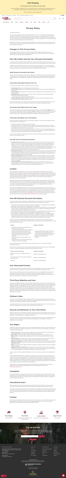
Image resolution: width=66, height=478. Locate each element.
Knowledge (33, 452)
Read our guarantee (25, 418)
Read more (7, 450)
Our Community (8, 15)
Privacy (29, 467)
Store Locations (33, 455)
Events (18, 15)
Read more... (43, 461)
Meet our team (57, 417)
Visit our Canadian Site (28, 12)
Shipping (55, 450)
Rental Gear (14, 15)
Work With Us (33, 453)
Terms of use (32, 467)
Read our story (45, 418)
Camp (16, 22)
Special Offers (44, 452)
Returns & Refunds (57, 453)
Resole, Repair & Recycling (24, 15)
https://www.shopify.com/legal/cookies (31, 173)
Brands (43, 22)
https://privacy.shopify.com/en (16, 366)
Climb (12, 22)
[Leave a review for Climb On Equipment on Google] (33, 473)
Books (35, 22)
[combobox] (35, 18)
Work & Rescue (6, 22)
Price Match (56, 452)
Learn (48, 22)
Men (31, 22)
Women (26, 22)
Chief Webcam (44, 455)
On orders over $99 (8, 417)
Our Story (3, 15)
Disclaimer (36, 467)
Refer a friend (33, 439)
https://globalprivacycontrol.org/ (32, 192)
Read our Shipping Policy (37, 12)
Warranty (55, 455)
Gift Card (31, 15)
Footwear (21, 22)
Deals (39, 22)
